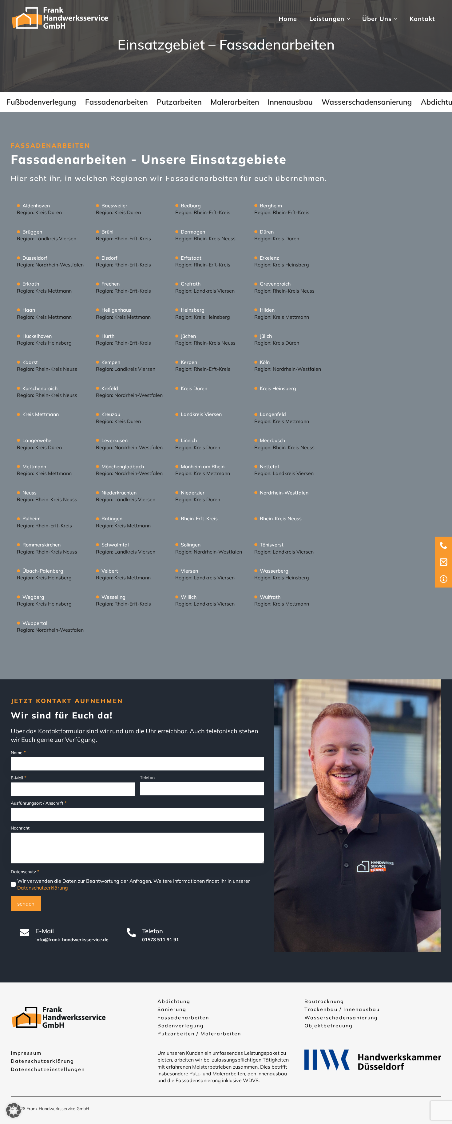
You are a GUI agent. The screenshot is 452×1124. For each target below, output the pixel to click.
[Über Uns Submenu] (397, 19)
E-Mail (18, 777)
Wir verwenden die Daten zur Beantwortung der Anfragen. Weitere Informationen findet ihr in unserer (133, 884)
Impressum (26, 1053)
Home (288, 18)
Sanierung (171, 1009)
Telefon (147, 777)
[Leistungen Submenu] (350, 19)
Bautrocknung (324, 1001)
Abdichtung (173, 1001)
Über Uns (377, 18)
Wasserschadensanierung (341, 1017)
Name (18, 752)
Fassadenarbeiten (183, 1017)
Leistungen (326, 18)
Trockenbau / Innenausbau (342, 1009)
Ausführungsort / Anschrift (39, 803)
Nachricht (20, 828)
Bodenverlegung (180, 1025)
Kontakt (422, 18)
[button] (13, 1110)
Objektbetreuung (328, 1025)
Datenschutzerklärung (42, 888)
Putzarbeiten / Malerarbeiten (199, 1033)
